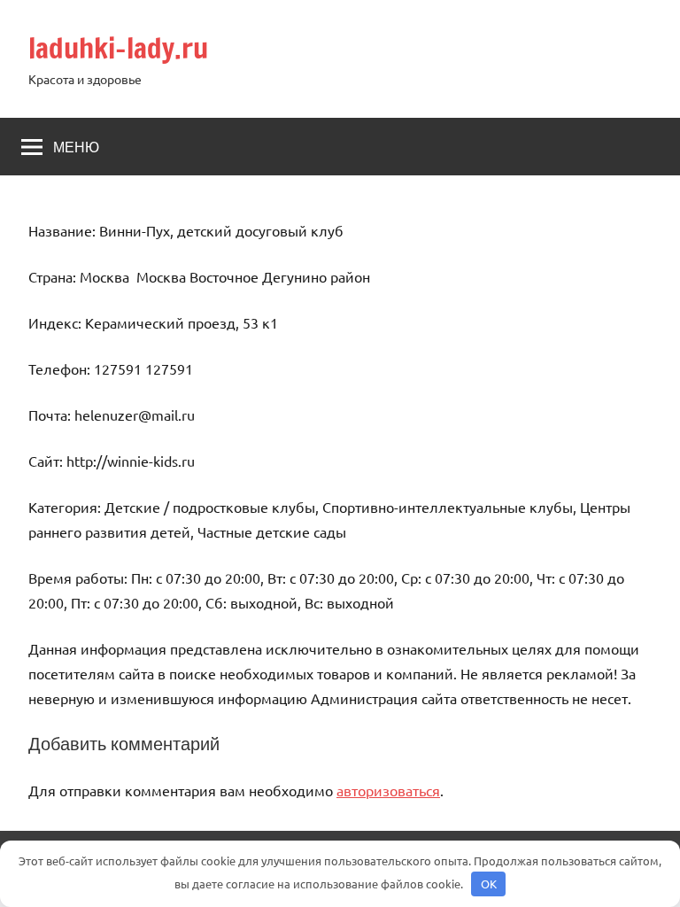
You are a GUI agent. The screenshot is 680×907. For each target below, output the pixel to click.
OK (489, 883)
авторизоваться (388, 790)
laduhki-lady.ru (118, 47)
